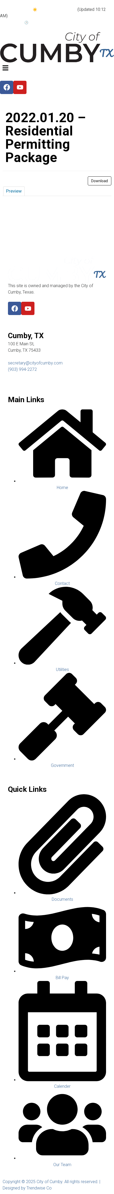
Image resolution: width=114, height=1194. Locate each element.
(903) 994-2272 (22, 369)
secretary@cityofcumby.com (35, 363)
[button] (57, 68)
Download (99, 181)
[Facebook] (14, 308)
